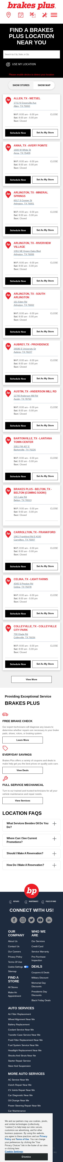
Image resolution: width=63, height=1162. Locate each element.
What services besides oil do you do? (27, 825)
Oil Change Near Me (18, 1100)
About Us (12, 941)
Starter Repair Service (19, 1060)
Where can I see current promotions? (22, 840)
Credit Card (37, 946)
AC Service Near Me (18, 1079)
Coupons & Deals (40, 972)
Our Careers (14, 951)
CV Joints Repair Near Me (21, 1090)
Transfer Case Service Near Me (24, 1035)
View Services (22, 800)
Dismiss (26, 1156)
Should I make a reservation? (25, 853)
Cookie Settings (15, 966)
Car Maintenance (17, 1111)
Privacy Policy (15, 956)
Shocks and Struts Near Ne (22, 1055)
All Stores (13, 987)
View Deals (23, 770)
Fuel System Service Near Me (23, 1045)
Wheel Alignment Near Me (21, 1019)
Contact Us (13, 946)
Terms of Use (15, 962)
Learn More (22, 740)
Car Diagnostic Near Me (20, 1095)
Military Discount (40, 977)
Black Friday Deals (41, 1000)
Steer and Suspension (19, 1066)
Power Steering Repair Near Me (24, 1105)
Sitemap (12, 971)
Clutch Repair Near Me (20, 1085)
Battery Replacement (19, 1024)
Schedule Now (18, 133)
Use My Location (24, 64)
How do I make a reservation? (25, 865)
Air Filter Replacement (19, 1014)
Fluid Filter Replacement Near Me (25, 1040)
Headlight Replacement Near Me (25, 1050)
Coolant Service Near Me (21, 1029)
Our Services (38, 941)
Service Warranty (40, 951)
